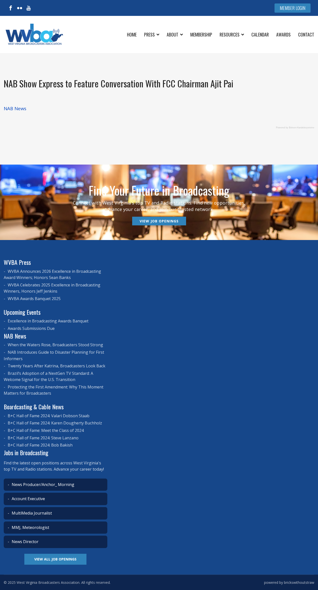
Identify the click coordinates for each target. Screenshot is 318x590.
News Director (25, 541)
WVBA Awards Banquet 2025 (34, 298)
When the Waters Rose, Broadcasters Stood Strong (55, 344)
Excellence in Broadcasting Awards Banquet (47, 321)
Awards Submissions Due (31, 328)
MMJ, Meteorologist (30, 527)
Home (132, 34)
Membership (201, 34)
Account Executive (28, 498)
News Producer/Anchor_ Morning (42, 484)
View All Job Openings (55, 559)
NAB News (15, 108)
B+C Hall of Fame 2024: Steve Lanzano (43, 438)
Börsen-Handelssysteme (301, 127)
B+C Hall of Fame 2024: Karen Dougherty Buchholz (54, 423)
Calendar (260, 34)
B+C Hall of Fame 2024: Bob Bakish (40, 445)
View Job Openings (159, 221)
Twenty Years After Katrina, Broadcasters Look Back (56, 366)
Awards (283, 34)
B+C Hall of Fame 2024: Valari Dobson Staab (48, 415)
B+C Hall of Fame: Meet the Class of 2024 (45, 430)
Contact (306, 34)
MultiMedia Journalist (31, 513)
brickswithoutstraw (299, 582)
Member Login (292, 8)
